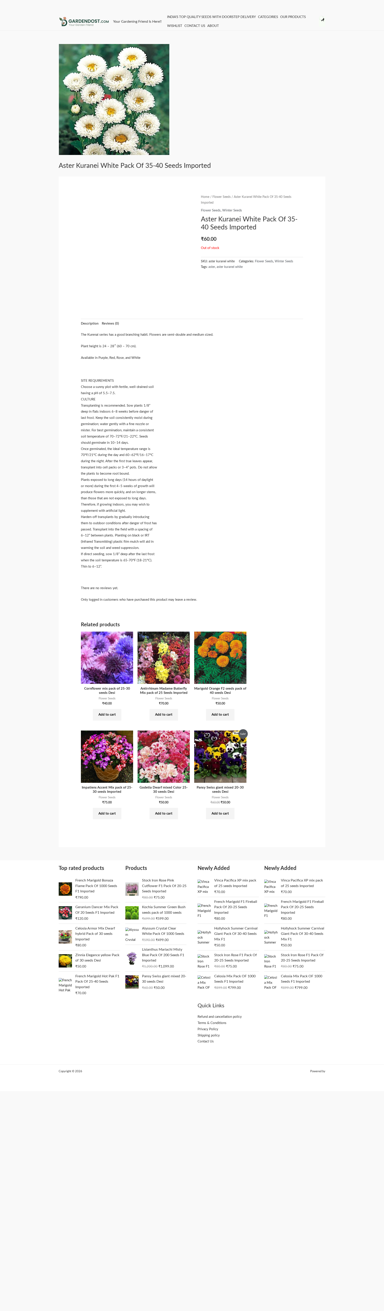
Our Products (293, 17)
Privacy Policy (208, 1029)
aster (211, 267)
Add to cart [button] (107, 714)
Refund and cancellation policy (220, 1016)
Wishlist (174, 26)
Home (205, 197)
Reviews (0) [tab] (110, 323)
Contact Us (194, 26)
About (213, 26)
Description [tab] (89, 323)
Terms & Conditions (212, 1023)
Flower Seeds (221, 197)
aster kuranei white (230, 267)
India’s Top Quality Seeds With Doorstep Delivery (211, 17)
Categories (268, 17)
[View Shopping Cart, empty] (322, 21)
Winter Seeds (232, 210)
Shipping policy (209, 1035)
